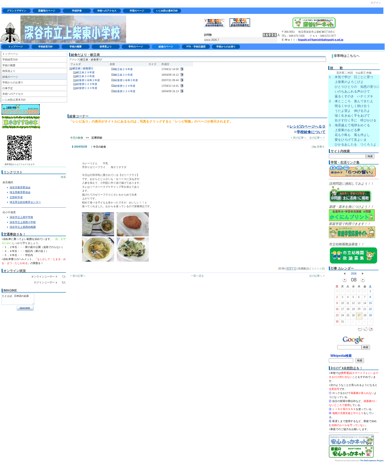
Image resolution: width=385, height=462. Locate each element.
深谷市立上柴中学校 (21, 217)
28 (347, 291)
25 (347, 315)
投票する (291, 268)
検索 (63, 176)
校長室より (106, 46)
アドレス (74, 59)
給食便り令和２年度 (88, 80)
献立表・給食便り (83, 68)
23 (337, 315)
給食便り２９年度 (86, 84)
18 (347, 309)
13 (359, 303)
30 (359, 291)
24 (342, 315)
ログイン (376, 2)
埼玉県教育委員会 (20, 192)
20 (359, 308)
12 (353, 303)
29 (353, 291)
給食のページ (166, 46)
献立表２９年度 (85, 72)
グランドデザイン (16, 10)
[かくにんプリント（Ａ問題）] (352, 220)
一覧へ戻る (197, 275)
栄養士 (321, 146)
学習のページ (137, 10)
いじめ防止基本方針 (167, 10)
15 (370, 303)
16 (337, 309)
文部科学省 (16, 197)
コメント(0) (318, 268)
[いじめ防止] (21, 113)
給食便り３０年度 (86, 88)
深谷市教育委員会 (20, 187)
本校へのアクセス (107, 10)
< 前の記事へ (298, 137)
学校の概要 (76, 46)
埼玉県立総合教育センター (25, 202)
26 (337, 291)
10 (342, 303)
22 (370, 309)
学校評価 (77, 10)
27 (342, 291)
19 (353, 309)
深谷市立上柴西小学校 (23, 222)
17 (342, 309)
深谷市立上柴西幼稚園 (23, 226)
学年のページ (136, 46)
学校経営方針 (45, 46)
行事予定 (7, 88)
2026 (354, 273)
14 (364, 303)
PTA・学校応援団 (196, 46)
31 (364, 291)
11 (347, 303)
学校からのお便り (226, 46)
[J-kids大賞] (240, 26)
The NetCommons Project (371, 461)
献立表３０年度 (85, 76)
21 (364, 309)
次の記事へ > (317, 137)
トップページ (15, 46)
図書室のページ (46, 10)
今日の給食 (76, 137)
